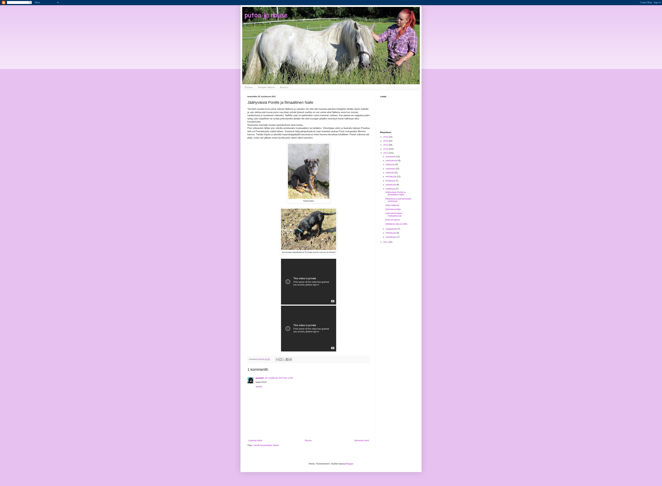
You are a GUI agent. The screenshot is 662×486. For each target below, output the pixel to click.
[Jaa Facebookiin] (287, 359)
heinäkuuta (391, 176)
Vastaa (259, 386)
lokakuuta (390, 164)
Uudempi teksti (255, 440)
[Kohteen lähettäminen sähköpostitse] (277, 359)
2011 (386, 242)
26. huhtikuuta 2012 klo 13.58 (279, 378)
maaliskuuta (392, 229)
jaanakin (260, 378)
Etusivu (249, 87)
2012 (386, 153)
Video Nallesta (392, 205)
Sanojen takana (266, 87)
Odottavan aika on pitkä (396, 224)
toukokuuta (391, 184)
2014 (386, 145)
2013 (386, 149)
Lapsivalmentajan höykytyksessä (393, 214)
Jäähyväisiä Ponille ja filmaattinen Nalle (395, 193)
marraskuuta (392, 160)
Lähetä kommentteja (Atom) (266, 445)
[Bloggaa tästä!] (280, 359)
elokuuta (390, 172)
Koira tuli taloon (392, 220)
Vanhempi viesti (361, 440)
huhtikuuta (391, 189)
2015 (386, 141)
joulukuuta (391, 156)
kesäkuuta (391, 181)
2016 (386, 137)
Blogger (349, 464)
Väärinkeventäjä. (393, 209)
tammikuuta (391, 237)
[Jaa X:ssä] (284, 359)
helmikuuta (391, 233)
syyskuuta (390, 168)
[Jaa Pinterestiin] (290, 359)
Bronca (284, 87)
